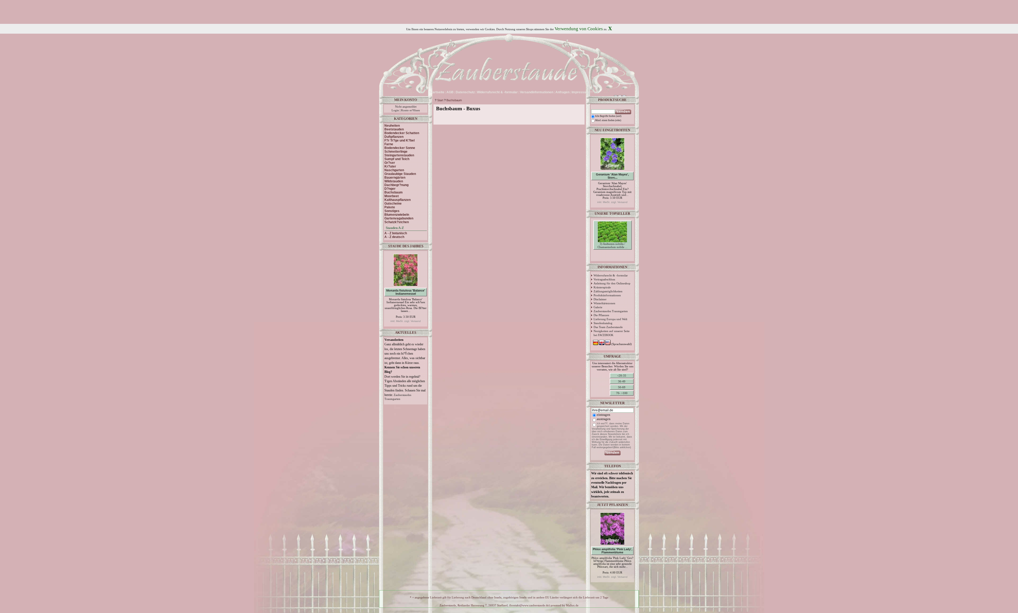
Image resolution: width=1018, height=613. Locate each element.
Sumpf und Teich (396, 159)
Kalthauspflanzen (397, 200)
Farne (388, 144)
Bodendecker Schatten (401, 133)
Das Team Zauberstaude (608, 327)
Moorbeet (391, 196)
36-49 (621, 381)
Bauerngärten (394, 177)
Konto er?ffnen (410, 110)
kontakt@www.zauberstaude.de (529, 605)
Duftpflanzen (393, 137)
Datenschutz (465, 92)
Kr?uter (390, 166)
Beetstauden (394, 129)
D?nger (390, 189)
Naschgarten (394, 170)
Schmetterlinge (395, 151)
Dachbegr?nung (396, 185)
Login (395, 110)
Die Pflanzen (601, 315)
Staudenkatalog (603, 323)
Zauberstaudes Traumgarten (611, 311)
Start (440, 100)
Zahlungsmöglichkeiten (608, 291)
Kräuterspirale (602, 287)
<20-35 (621, 375)
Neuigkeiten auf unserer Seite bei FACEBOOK (612, 333)
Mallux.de (572, 605)
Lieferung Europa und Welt (610, 319)
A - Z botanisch (395, 233)
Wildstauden (393, 181)
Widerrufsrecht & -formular (611, 275)
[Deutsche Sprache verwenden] (594, 92)
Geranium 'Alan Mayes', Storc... (612, 176)
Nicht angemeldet (405, 106)
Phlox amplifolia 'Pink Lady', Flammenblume (612, 551)
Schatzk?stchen (396, 222)
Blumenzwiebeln (396, 215)
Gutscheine (393, 203)
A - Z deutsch (394, 237)
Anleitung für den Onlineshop (612, 283)
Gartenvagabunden (398, 218)
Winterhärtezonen (604, 303)
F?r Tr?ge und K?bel (399, 140)
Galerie (598, 307)
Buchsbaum (454, 100)
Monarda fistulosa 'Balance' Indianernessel (405, 292)
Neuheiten (392, 125)
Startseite (436, 92)
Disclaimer (600, 299)
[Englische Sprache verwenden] (598, 92)
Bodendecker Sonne (399, 148)
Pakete (389, 207)
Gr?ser (389, 163)
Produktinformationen (607, 295)
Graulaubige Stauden (400, 174)
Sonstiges (392, 211)
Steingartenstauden (399, 155)
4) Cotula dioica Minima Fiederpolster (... (613, 261)
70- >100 (622, 393)
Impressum (580, 92)
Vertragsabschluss (604, 279)
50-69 (621, 387)
